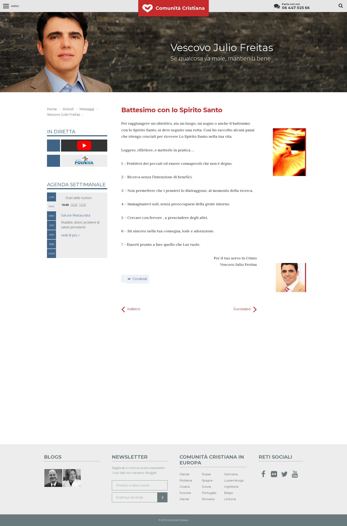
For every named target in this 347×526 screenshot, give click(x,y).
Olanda (184, 474)
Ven (51, 234)
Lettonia (230, 499)
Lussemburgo (234, 480)
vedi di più (69, 235)
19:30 (82, 205)
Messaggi (87, 109)
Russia (206, 474)
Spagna (207, 480)
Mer (51, 215)
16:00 (73, 205)
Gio (51, 225)
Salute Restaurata (75, 215)
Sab (51, 244)
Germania (231, 474)
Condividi (140, 279)
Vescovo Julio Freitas (221, 47)
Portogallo (209, 493)
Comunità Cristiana (180, 8)
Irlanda (184, 499)
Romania (208, 499)
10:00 (65, 205)
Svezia (206, 487)
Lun (51, 196)
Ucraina (185, 487)
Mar (51, 206)
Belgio (228, 493)
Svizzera (185, 493)
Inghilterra (231, 487)
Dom (51, 253)
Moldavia (186, 480)
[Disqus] (189, 377)
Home (52, 109)
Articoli (68, 109)
